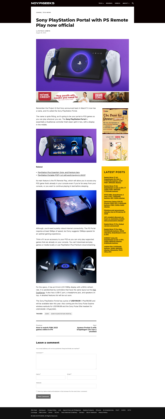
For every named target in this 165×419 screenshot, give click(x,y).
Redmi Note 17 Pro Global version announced (114, 225)
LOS (59, 410)
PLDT (117, 410)
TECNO (56, 412)
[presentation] (103, 3)
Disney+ (81, 412)
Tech (100, 3)
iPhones (98, 410)
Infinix (50, 412)
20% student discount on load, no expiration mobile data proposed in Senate (114, 218)
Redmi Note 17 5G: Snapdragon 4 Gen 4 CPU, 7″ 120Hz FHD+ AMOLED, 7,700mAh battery (115, 188)
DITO (129, 410)
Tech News (47, 12)
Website (38, 383)
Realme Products (88, 410)
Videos (117, 3)
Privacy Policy (52, 410)
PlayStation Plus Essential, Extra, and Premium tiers (59, 172)
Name (38, 374)
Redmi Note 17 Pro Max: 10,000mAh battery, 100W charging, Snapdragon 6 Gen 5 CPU (115, 231)
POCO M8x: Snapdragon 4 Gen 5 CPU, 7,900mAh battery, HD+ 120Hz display (114, 196)
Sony (47, 314)
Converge (34, 412)
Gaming (39, 12)
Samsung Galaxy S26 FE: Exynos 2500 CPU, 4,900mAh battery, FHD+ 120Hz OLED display (115, 204)
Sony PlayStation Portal (61, 314)
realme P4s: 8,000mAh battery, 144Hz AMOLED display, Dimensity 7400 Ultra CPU (113, 249)
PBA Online (42, 412)
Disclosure (42, 410)
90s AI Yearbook (91, 412)
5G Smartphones (108, 410)
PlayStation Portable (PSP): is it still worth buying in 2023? (62, 175)
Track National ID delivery (69, 412)
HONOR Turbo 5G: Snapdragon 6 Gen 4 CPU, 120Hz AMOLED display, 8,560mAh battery (114, 240)
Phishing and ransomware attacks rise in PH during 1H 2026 (114, 212)
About (125, 3)
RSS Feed (34, 410)
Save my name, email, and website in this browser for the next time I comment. (62, 391)
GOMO (123, 410)
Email (69, 374)
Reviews (109, 3)
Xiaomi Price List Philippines (72, 410)
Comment (39, 353)
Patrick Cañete (44, 31)
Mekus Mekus (103, 412)
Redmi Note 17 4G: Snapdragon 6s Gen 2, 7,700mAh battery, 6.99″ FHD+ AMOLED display (113, 180)
